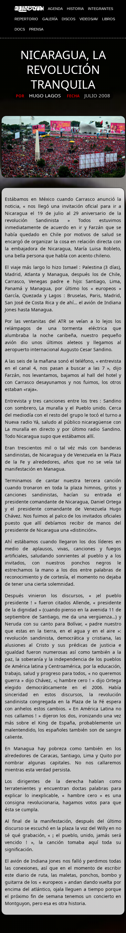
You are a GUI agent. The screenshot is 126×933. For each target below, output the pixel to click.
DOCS (20, 29)
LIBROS (108, 19)
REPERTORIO (26, 19)
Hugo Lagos (45, 95)
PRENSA (36, 29)
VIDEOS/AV (88, 19)
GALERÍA (50, 19)
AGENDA (55, 9)
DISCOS (68, 19)
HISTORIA (75, 9)
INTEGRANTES (100, 9)
